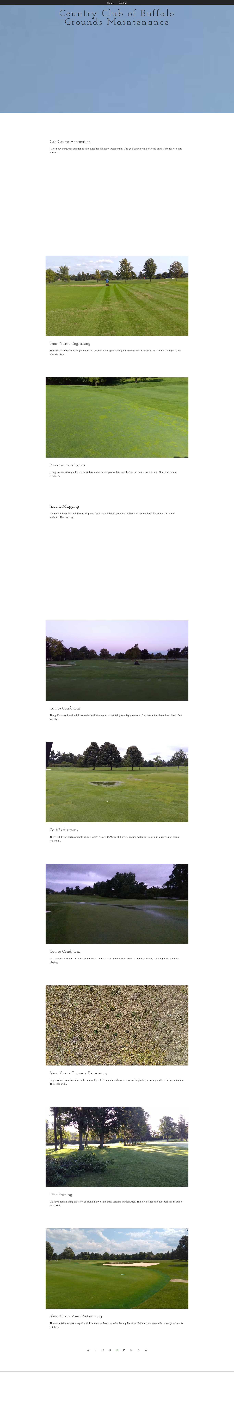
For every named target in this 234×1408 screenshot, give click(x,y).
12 (117, 1350)
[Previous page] (95, 1350)
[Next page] (139, 1350)
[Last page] (146, 1350)
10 (102, 1350)
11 (110, 1350)
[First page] (88, 1350)
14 (131, 1350)
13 (124, 1350)
